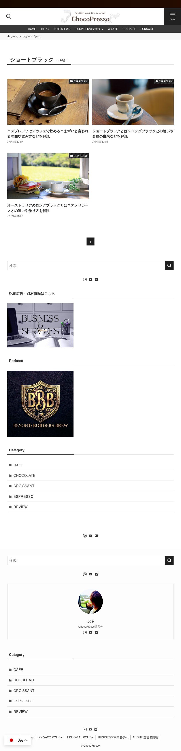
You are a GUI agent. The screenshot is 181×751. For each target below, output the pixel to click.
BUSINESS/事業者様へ (113, 737)
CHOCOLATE (24, 475)
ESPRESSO (23, 496)
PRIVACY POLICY (50, 737)
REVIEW (20, 506)
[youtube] (90, 279)
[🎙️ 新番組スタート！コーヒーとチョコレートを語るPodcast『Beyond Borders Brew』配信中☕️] (90, 4)
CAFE (18, 464)
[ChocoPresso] (90, 16)
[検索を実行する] (169, 265)
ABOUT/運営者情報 (145, 737)
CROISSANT (23, 485)
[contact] (96, 279)
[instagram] (85, 279)
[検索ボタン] (8, 16)
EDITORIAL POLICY (80, 737)
